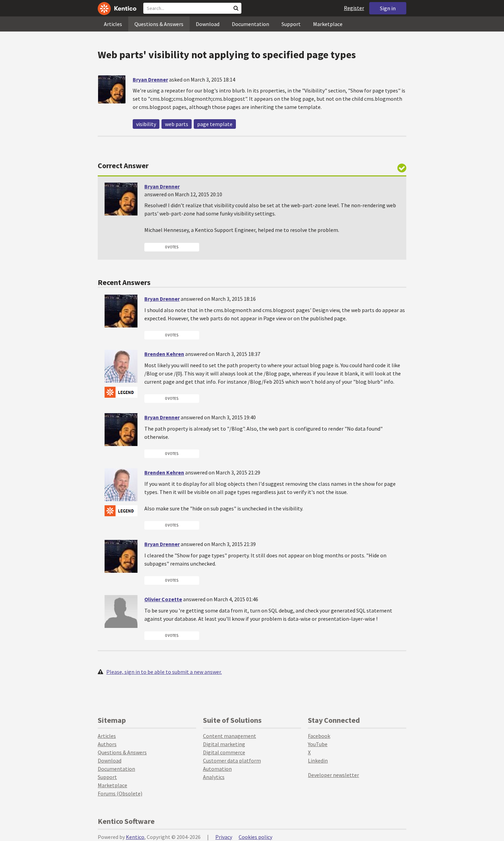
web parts (176, 124)
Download (207, 24)
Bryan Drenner (150, 79)
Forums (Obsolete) (120, 793)
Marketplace (328, 24)
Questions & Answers (158, 24)
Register (354, 7)
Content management (229, 735)
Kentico (135, 836)
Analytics (214, 777)
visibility (146, 124)
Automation (217, 768)
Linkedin (318, 760)
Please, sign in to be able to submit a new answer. (164, 671)
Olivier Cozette (163, 599)
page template (214, 124)
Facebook (319, 735)
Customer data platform (232, 760)
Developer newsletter (333, 774)
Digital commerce (224, 752)
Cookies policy (255, 836)
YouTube (317, 744)
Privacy (223, 836)
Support (291, 24)
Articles (113, 24)
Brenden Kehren (164, 353)
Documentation (250, 24)
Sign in (388, 8)
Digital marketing (224, 744)
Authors (107, 744)
